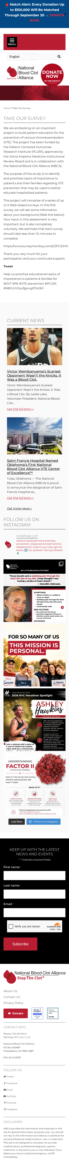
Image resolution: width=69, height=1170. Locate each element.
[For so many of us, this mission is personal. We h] (34, 665)
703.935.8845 (19, 1033)
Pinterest (11, 1102)
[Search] (59, 57)
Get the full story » (20, 409)
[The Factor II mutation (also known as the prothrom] (34, 794)
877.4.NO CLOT (22, 1037)
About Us (10, 991)
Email (8, 904)
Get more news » (19, 508)
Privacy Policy (13, 1003)
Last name (12, 885)
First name (12, 867)
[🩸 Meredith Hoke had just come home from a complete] (34, 601)
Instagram (12, 1109)
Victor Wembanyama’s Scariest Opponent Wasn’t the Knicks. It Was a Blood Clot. (34, 375)
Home (6, 108)
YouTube (11, 1096)
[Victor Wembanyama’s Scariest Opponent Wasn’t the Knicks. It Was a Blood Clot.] (34, 364)
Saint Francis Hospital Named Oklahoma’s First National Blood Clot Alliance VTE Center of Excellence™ (33, 466)
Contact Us (11, 997)
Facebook (11, 1083)
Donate (17, 1013)
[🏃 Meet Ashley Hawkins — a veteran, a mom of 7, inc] (34, 730)
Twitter (10, 1076)
